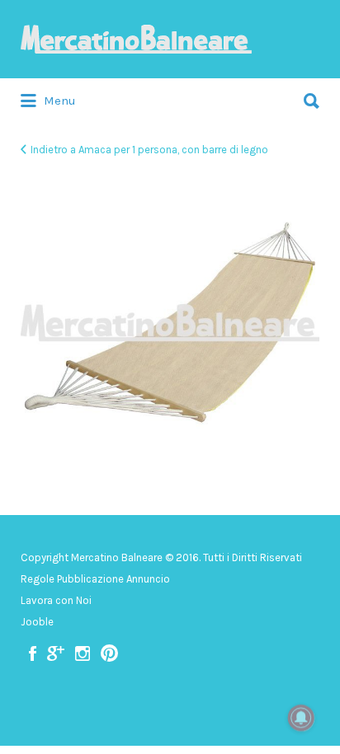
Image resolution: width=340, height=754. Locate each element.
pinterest (109, 653)
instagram (82, 653)
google (55, 653)
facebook (32, 653)
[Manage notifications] (301, 718)
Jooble (37, 622)
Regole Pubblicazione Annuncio (95, 579)
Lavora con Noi (56, 600)
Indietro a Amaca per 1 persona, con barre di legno (149, 149)
